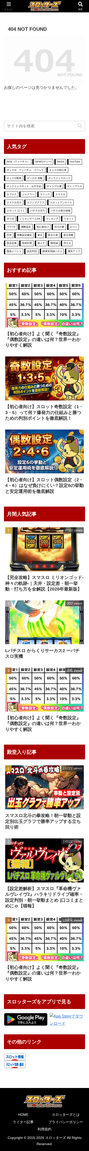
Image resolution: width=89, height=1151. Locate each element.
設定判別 (32, 251)
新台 (40, 235)
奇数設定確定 (24, 235)
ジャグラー (28, 194)
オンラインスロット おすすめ (24, 186)
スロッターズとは (66, 1115)
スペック (45, 194)
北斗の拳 (59, 226)
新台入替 (53, 235)
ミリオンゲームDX (30, 218)
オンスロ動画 (14, 178)
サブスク (12, 194)
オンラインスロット (59, 178)
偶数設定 (26, 226)
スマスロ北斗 (14, 202)
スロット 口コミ (16, 210)
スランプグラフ (35, 202)
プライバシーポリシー (65, 1122)
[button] (79, 126)
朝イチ (41, 243)
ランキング (52, 218)
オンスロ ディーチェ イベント (25, 170)
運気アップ (74, 251)
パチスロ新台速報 (60, 210)
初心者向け (43, 226)
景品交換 (12, 243)
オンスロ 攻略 (35, 178)
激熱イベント (14, 251)
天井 (9, 235)
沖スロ (67, 243)
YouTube (75, 161)
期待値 (54, 243)
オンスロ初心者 (58, 170)
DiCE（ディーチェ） (18, 161)
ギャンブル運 (54, 186)
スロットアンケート (61, 202)
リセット (69, 218)
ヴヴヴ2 (11, 226)
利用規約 (44, 1129)
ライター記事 (23, 1122)
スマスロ (60, 194)
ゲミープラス (74, 186)
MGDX (61, 161)
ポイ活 (10, 218)
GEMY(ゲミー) (43, 161)
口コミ (73, 226)
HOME (23, 1115)
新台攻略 (68, 235)
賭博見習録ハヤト (52, 251)
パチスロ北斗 (37, 210)
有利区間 (27, 243)
